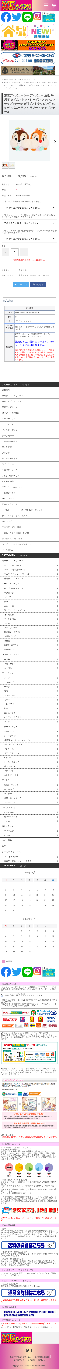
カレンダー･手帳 (11, 775)
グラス (7, 601)
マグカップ (9, 593)
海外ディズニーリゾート (12, 560)
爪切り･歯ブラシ (11, 645)
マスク (7, 721)
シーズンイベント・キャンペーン (16, 544)
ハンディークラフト (12, 717)
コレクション (8, 826)
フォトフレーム (11, 628)
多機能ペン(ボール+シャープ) (17, 740)
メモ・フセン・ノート (13, 753)
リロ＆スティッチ (9, 504)
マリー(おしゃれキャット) (13, 487)
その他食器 (9, 614)
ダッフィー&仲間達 (10, 413)
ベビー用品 (7, 840)
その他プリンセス (9, 470)
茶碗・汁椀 (9, 606)
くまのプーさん (9, 493)
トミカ (7, 821)
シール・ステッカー (12, 762)
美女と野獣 (7, 447)
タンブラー (9, 597)
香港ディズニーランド (13, 578)
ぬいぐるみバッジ (11, 817)
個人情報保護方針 (42, 1357)
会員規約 (31, 1360)
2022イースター (11, 857)
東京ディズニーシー (27, 275)
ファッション (8, 673)
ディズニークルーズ (12, 565)
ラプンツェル (8, 464)
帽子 (6, 708)
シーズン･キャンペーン (12, 852)
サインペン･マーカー (13, 744)
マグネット (9, 771)
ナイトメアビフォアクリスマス (15, 516)
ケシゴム (8, 757)
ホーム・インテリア (16, 79)
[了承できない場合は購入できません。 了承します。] (29, 207)
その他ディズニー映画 (11, 527)
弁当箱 (7, 659)
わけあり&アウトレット (12, 538)
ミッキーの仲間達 (9, 441)
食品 (4, 846)
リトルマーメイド (9, 458)
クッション (29, 79)
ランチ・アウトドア (10, 654)
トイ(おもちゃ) (8, 807)
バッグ (7, 678)
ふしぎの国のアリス (10, 476)
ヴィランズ (7, 521)
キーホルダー (10, 789)
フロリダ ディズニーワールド (17, 574)
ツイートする (22, 285)
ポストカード (10, 766)
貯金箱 (7, 641)
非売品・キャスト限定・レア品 (15, 533)
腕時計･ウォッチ (11, 785)
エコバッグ (9, 682)
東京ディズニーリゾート (12, 396)
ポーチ (7, 687)
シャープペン (10, 736)
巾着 (6, 691)
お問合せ (41, 1360)
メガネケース (10, 695)
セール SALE (7, 550)
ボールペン (9, 731)
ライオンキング (9, 498)
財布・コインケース (12, 798)
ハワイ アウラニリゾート (15, 570)
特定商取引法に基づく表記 (20, 1357)
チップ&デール (44, 275)
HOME (4, 79)
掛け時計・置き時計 (12, 632)
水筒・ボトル (10, 664)
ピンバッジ (9, 835)
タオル (7, 623)
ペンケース (9, 749)
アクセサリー (8, 780)
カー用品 (8, 668)
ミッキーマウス (9, 418)
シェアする (39, 285)
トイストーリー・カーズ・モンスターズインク (22, 510)
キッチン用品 (10, 619)
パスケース (9, 794)
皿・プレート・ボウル (13, 588)
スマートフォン (11, 802)
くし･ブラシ (9, 704)
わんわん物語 (8, 481)
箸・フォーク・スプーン (14, 610)
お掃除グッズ (10, 636)
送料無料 (6, 390)
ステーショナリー (9, 726)
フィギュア (9, 831)
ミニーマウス (8, 424)
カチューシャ (10, 713)
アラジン (6, 453)
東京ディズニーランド (11, 401)
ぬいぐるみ (9, 812)
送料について (19, 1360)
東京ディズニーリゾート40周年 (17, 861)
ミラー (7, 700)
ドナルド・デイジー (10, 430)
